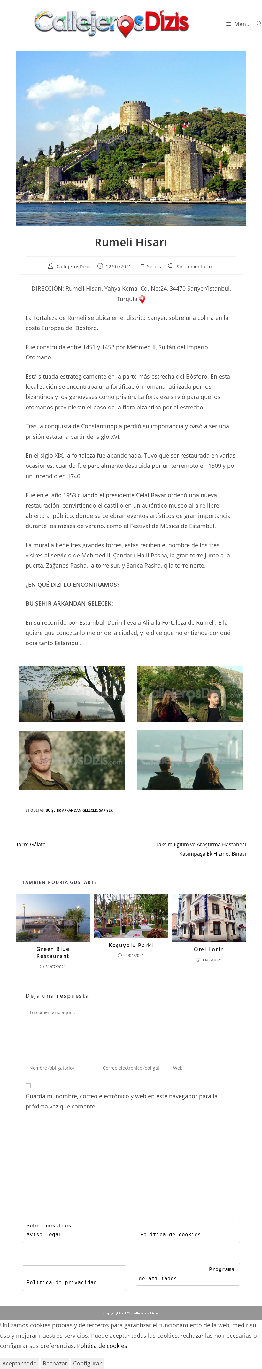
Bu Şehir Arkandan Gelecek (71, 810)
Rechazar (55, 1363)
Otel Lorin (209, 949)
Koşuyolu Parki (131, 945)
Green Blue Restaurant (53, 953)
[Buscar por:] (257, 23)
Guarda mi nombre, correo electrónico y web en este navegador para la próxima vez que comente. (122, 1101)
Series (154, 266)
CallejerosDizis (74, 266)
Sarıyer (106, 810)
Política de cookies (170, 1235)
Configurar (87, 1363)
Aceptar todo (19, 1363)
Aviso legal (44, 1235)
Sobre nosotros (49, 1226)
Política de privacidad (62, 1282)
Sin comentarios (195, 266)
